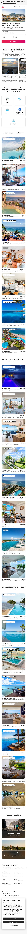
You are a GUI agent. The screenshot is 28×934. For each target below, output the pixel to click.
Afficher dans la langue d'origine (9, 3)
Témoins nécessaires (13, 922)
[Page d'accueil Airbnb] (3, 7)
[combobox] (13, 33)
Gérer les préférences (13, 925)
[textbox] (7, 37)
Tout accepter (13, 918)
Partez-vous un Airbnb (19, 6)
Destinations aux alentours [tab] (7, 867)
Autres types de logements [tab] (21, 867)
